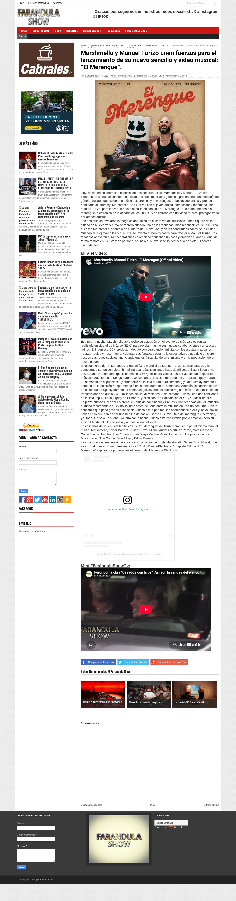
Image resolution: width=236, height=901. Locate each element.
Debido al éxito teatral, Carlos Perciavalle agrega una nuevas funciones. (55, 156)
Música (183, 75)
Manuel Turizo (157, 75)
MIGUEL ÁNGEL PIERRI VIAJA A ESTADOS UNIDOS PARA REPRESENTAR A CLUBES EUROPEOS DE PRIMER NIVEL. (55, 183)
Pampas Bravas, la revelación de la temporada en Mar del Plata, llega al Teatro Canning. (55, 343)
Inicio (21, 3)
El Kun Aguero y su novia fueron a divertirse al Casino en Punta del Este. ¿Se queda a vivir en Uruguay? (55, 372)
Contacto (58, 3)
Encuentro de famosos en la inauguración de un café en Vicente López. (54, 290)
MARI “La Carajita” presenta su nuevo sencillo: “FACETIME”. (55, 316)
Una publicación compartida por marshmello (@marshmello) (128, 554)
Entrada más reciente (91, 805)
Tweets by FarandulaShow (32, 531)
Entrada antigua (211, 805)
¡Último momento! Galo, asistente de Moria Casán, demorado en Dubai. (53, 399)
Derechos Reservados (38, 3)
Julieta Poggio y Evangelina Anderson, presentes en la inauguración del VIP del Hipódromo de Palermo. (54, 212)
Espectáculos (40, 30)
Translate (178, 827)
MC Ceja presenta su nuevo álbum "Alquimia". (54, 237)
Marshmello (171, 75)
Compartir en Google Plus (172, 662)
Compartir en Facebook (101, 662)
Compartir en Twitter (136, 662)
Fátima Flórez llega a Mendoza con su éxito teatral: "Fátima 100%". (55, 265)
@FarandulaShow (123, 75)
